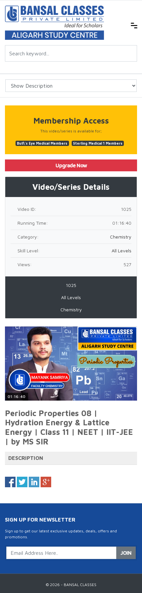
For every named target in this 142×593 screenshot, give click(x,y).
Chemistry (120, 237)
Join (126, 553)
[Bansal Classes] (54, 22)
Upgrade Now (71, 165)
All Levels (121, 250)
